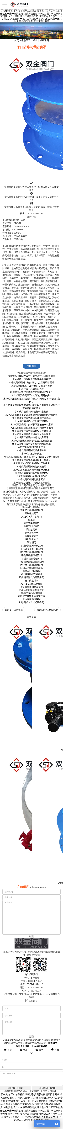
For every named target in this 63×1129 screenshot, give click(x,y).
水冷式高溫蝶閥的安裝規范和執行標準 (31, 444)
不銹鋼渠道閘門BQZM (31, 549)
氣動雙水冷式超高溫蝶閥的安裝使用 (31, 463)
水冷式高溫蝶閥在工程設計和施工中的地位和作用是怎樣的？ (31, 400)
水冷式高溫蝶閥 (27, 491)
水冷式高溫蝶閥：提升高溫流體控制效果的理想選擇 (31, 414)
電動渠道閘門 (31, 536)
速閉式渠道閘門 (31, 523)
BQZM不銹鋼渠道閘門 (31, 552)
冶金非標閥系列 (41, 40)
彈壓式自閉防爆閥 (31, 571)
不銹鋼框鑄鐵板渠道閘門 (31, 562)
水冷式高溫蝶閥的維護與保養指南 (31, 411)
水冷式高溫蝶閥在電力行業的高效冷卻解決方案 (31, 376)
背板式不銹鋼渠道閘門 (31, 510)
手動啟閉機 (31, 529)
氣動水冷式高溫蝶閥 (31, 592)
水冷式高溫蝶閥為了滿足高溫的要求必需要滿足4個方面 (31, 457)
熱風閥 (31, 520)
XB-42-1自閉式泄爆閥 (31, 584)
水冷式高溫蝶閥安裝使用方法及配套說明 (31, 440)
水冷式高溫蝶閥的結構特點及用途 (31, 437)
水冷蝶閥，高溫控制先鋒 (31, 389)
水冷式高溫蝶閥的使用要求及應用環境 (31, 434)
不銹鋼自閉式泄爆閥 (31, 574)
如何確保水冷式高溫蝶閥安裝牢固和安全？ (31, 392)
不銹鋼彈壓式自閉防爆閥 (31, 577)
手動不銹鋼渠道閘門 (31, 555)
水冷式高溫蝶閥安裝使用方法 (31, 450)
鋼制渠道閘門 (31, 532)
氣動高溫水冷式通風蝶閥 (31, 602)
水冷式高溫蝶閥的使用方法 (31, 447)
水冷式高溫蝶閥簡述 (31, 453)
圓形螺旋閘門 (31, 513)
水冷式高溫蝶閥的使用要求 (31, 479)
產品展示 (25, 40)
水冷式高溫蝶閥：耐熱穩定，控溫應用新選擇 (31, 382)
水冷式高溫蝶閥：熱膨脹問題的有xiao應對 (31, 424)
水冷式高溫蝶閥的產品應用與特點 (31, 473)
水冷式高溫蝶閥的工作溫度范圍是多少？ (31, 395)
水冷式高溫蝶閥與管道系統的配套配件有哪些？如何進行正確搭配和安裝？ (31, 407)
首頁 (16, 40)
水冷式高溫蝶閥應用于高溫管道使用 (31, 469)
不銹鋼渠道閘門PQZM (31, 545)
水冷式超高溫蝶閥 (31, 599)
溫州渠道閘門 (31, 539)
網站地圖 (8, 1043)
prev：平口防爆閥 (14, 610)
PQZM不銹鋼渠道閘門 (31, 565)
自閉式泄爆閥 (10, 491)
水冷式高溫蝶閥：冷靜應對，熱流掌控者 (31, 385)
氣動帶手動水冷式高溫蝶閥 (31, 596)
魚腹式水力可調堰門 (31, 516)
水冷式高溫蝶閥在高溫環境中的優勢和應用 (31, 427)
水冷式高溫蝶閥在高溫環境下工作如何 (31, 460)
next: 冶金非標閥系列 (47, 610)
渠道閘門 (49, 488)
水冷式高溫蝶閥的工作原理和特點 (31, 421)
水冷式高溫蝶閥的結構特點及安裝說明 (31, 431)
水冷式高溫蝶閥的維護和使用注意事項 (31, 418)
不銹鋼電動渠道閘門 (31, 558)
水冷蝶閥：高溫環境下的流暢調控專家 (31, 379)
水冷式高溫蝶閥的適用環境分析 (31, 476)
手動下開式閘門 (31, 526)
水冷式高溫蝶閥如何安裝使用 (31, 466)
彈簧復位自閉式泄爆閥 (31, 587)
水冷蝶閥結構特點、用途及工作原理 (31, 482)
